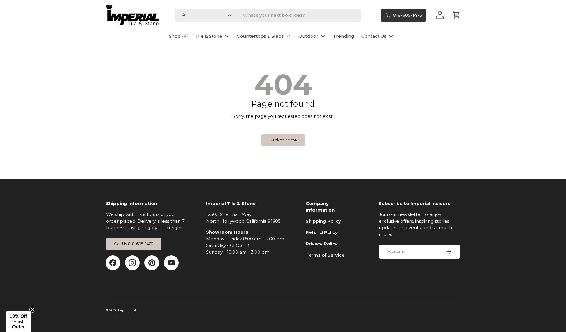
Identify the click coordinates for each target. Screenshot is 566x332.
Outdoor (308, 36)
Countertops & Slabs (260, 36)
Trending (343, 36)
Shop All (178, 36)
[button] (18, 321)
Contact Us (373, 36)
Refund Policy (322, 232)
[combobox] (268, 15)
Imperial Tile (128, 310)
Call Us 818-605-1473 (133, 243)
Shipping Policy (323, 221)
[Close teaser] (32, 310)
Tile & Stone (208, 36)
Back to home (283, 140)
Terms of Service (325, 255)
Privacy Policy (322, 244)
